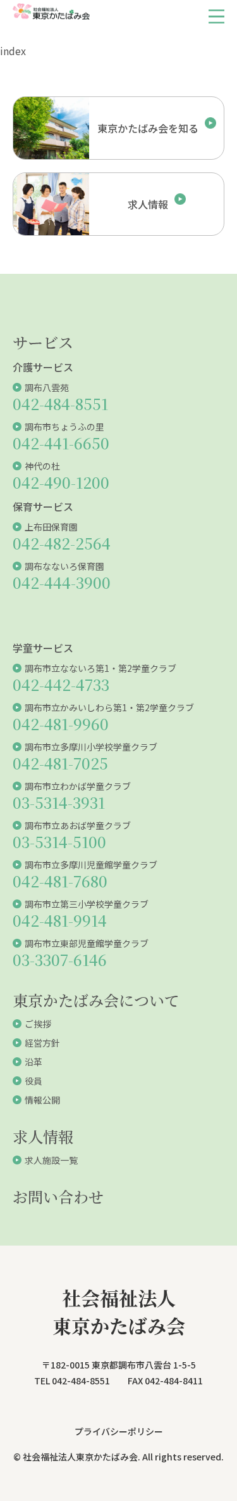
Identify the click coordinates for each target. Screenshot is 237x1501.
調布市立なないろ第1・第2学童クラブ (100, 668)
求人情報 (43, 1136)
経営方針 (42, 1042)
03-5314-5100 (59, 841)
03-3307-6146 (60, 959)
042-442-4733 (61, 684)
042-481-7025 (60, 763)
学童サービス (43, 647)
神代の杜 (42, 466)
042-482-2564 (62, 543)
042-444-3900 (62, 582)
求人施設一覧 (51, 1160)
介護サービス (43, 367)
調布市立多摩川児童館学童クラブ (91, 864)
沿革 (33, 1061)
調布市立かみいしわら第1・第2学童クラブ (109, 707)
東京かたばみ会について (96, 1000)
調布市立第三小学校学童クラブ (87, 904)
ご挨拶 (38, 1023)
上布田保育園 (51, 526)
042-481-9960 (61, 723)
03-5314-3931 (59, 802)
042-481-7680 (60, 881)
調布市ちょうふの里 (64, 426)
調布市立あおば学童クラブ (78, 825)
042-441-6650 (61, 443)
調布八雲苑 (47, 387)
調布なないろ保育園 (64, 566)
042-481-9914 (60, 920)
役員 (33, 1080)
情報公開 (42, 1099)
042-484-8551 (60, 403)
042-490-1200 (61, 482)
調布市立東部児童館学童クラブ (87, 943)
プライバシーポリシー (119, 1431)
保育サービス (43, 506)
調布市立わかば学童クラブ (78, 786)
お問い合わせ (58, 1196)
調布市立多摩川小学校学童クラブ (91, 746)
